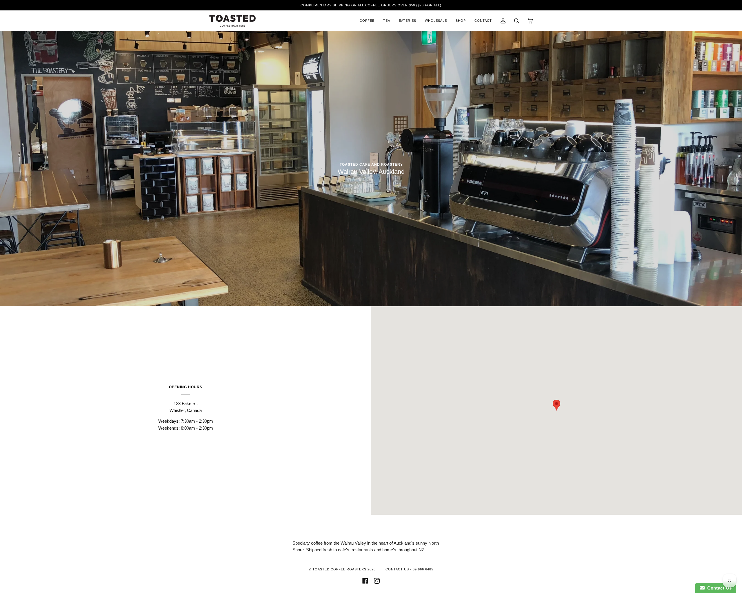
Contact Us (718, 587)
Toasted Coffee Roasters (339, 569)
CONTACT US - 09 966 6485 (409, 569)
